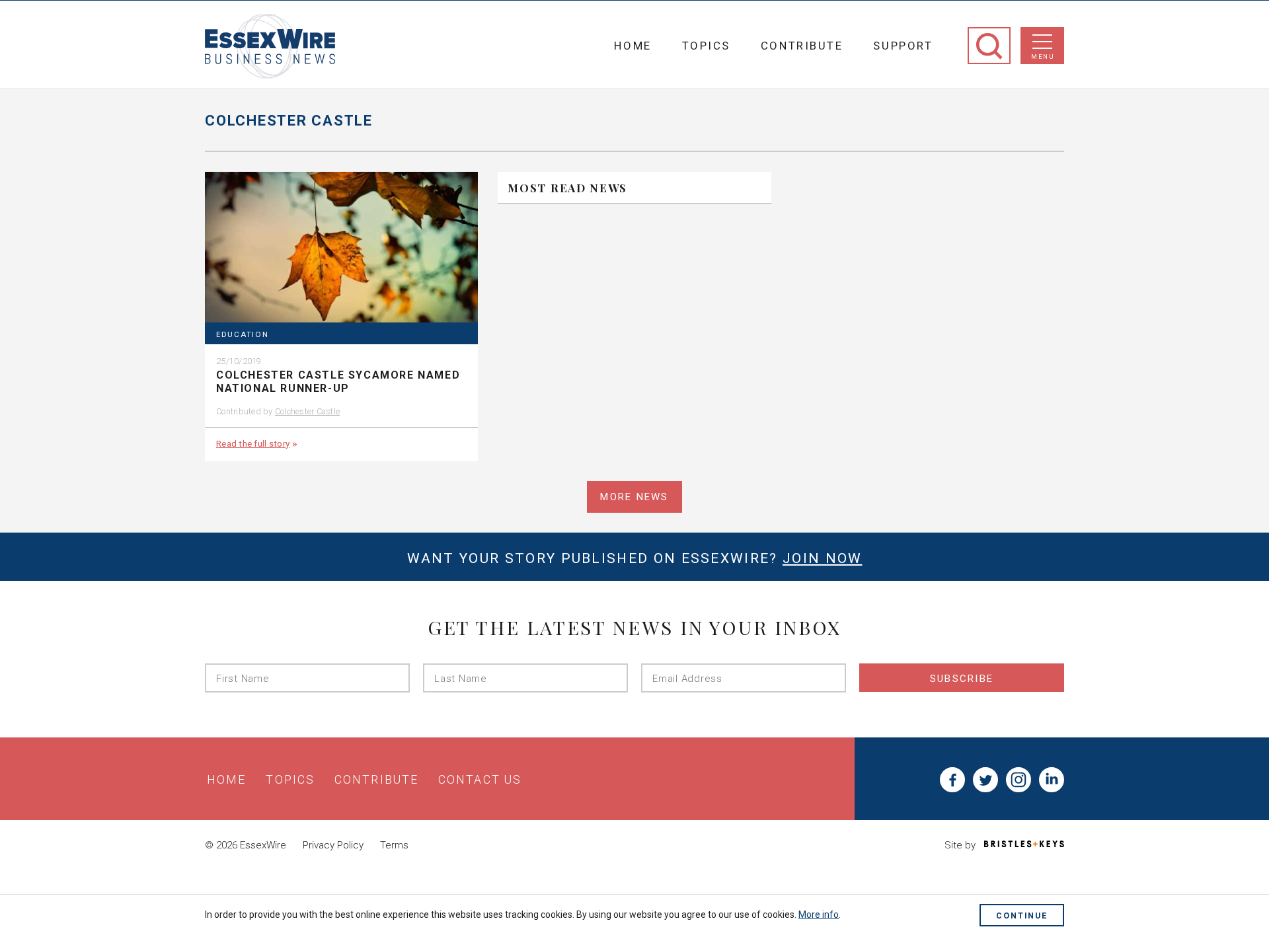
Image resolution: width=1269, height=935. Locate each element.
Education (242, 334)
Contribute (802, 45)
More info (818, 914)
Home (632, 45)
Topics (706, 45)
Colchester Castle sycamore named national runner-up (338, 382)
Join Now (822, 558)
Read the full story (252, 443)
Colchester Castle (307, 411)
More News (634, 497)
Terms (394, 845)
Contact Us (479, 779)
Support (903, 45)
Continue (1022, 915)
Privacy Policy (333, 845)
